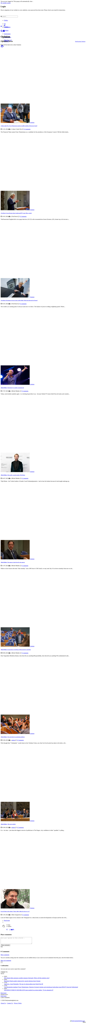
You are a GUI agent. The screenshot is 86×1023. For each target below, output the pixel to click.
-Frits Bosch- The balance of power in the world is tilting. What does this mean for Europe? (19, 300)
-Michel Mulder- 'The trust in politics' (8, 824)
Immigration (7, 34)
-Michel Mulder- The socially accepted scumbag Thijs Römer (13, 475)
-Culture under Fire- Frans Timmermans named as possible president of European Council (19, 125)
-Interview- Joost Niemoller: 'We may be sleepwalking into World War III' (23, 984)
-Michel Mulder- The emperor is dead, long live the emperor (13, 562)
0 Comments (27, 129)
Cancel (3, 972)
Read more (3, 993)
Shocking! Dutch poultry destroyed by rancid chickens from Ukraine (22, 981)
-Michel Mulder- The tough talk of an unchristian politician (13, 736)
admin (13, 740)
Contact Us (10, 1003)
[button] (2, 31)
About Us (3, 1003)
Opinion (6, 30)
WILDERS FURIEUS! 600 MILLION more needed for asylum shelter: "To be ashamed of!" (28, 990)
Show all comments (6, 960)
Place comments (5, 945)
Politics (6, 20)
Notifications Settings (80, 41)
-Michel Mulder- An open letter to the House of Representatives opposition (16, 649)
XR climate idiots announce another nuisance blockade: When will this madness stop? (26, 978)
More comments (5, 955)
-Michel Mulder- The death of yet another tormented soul (12, 387)
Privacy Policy (18, 1003)
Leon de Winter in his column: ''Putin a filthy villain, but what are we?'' (15, 911)
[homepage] (36, 26)
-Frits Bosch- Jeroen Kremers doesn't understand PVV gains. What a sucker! (16, 213)
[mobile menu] (1, 26)
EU (5, 23)
